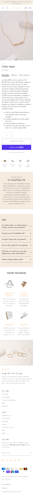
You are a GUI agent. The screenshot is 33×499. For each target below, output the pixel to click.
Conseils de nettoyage (8, 400)
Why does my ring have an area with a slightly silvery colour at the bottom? (14, 252)
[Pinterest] (11, 460)
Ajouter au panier (16, 141)
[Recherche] (7, 8)
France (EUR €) (6, 484)
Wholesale (5, 421)
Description (5, 75)
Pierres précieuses (25, 75)
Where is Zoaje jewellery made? (12, 259)
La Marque (5, 394)
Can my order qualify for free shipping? (15, 245)
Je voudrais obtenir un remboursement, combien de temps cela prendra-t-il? (14, 226)
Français (4, 488)
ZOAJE (8, 492)
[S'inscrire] (30, 453)
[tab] (6, 75)
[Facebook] (3, 460)
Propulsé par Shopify (15, 492)
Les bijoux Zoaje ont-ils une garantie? (14, 239)
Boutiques (5, 406)
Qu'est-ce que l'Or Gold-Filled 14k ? (13, 233)
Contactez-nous (6, 415)
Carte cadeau (6, 418)
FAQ (3, 430)
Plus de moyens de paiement (16, 152)
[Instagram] (7, 460)
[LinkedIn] (15, 460)
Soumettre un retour (8, 427)
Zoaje (3, 64)
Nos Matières (6, 397)
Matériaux (14, 75)
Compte (4, 424)
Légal (3, 433)
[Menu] (3, 8)
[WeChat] (19, 460)
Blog (3, 403)
